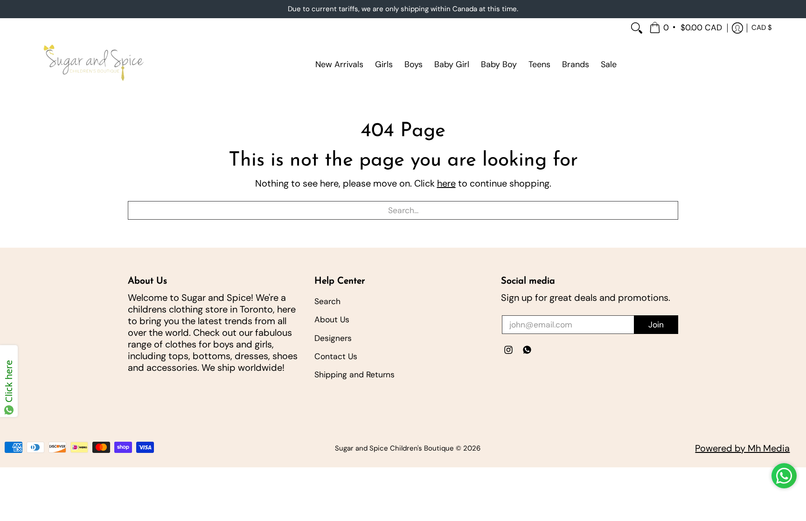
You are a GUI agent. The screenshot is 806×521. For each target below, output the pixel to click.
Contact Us (335, 356)
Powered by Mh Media (742, 448)
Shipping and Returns (354, 374)
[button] (686, 28)
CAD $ (761, 27)
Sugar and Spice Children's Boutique (394, 448)
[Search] (636, 28)
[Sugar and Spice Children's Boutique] (93, 64)
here (446, 183)
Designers (333, 338)
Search (327, 301)
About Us (331, 319)
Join (656, 325)
